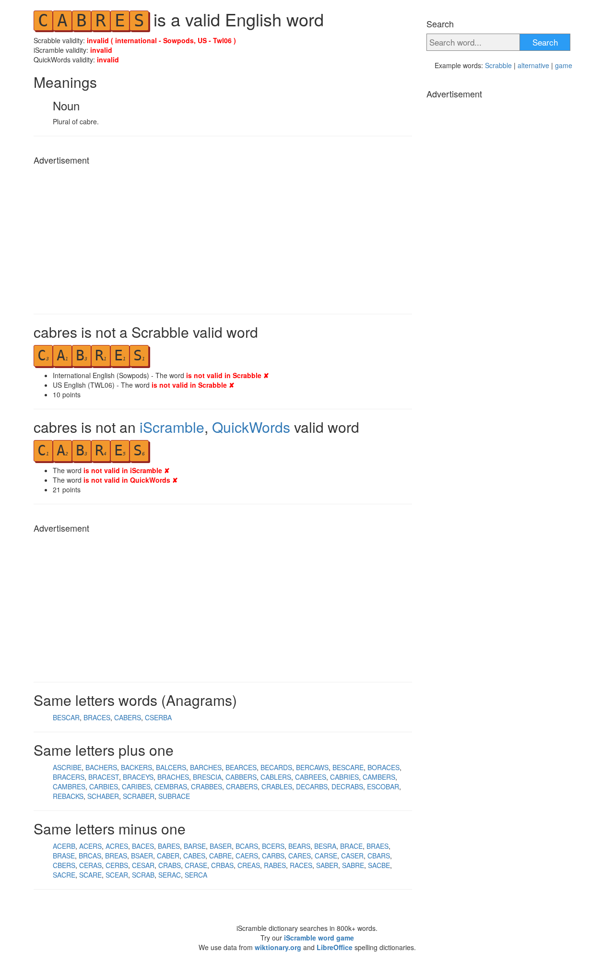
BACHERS (101, 767)
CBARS (378, 855)
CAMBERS (379, 777)
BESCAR (66, 717)
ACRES (117, 846)
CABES (194, 855)
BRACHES (173, 777)
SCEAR (117, 875)
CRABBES (206, 786)
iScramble (172, 427)
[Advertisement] (223, 237)
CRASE (196, 865)
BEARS (299, 846)
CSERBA (158, 717)
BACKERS (136, 767)
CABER (168, 855)
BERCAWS (312, 767)
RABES (275, 865)
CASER (352, 855)
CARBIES (103, 786)
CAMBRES (69, 786)
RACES (301, 865)
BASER (221, 846)
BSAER (142, 855)
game (563, 65)
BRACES (96, 717)
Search (545, 42)
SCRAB (143, 875)
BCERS (273, 846)
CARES (299, 855)
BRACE (351, 846)
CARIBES (136, 786)
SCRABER (138, 796)
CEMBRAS (170, 786)
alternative (533, 65)
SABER (327, 865)
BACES (143, 846)
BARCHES (206, 767)
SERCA (196, 875)
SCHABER (103, 796)
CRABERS (242, 786)
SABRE (353, 865)
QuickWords (251, 427)
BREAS (116, 855)
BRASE (64, 855)
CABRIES (344, 777)
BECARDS (276, 767)
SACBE (379, 865)
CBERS (64, 865)
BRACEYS (138, 777)
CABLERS (275, 777)
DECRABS (347, 786)
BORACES (383, 767)
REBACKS (68, 796)
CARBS (273, 855)
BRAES (377, 846)
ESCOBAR (383, 786)
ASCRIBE (67, 767)
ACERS (90, 846)
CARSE (326, 855)
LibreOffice (335, 947)
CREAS (248, 865)
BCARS (247, 846)
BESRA (325, 846)
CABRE (220, 855)
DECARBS (312, 786)
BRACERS (68, 777)
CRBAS (222, 865)
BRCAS (90, 855)
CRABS (169, 865)
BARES (169, 846)
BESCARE (348, 767)
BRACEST (103, 777)
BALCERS (171, 767)
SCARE (90, 875)
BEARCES (241, 767)
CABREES (310, 777)
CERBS (117, 865)
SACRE (64, 875)
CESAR (143, 865)
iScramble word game (319, 937)
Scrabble (498, 65)
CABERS (127, 717)
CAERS (247, 855)
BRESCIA (207, 777)
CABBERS (241, 777)
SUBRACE (174, 796)
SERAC (169, 875)
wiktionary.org (278, 947)
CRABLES (276, 786)
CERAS (90, 865)
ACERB (64, 846)
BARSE (195, 846)
